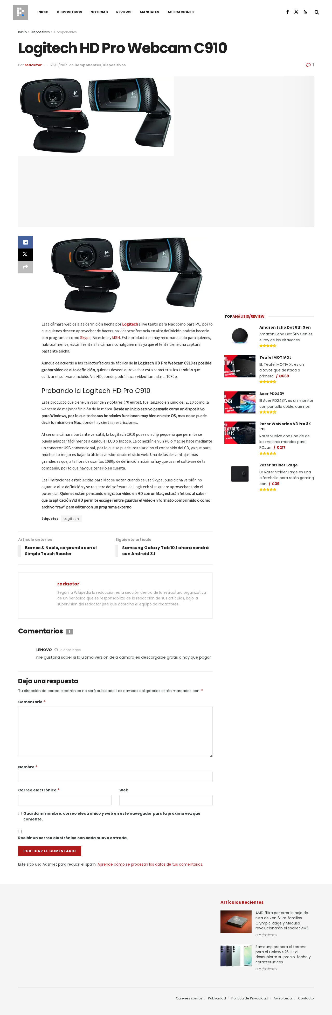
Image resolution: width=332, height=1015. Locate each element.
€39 (275, 483)
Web (123, 790)
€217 (281, 447)
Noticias (99, 12)
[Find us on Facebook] (287, 12)
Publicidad (217, 998)
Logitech (130, 324)
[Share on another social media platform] (25, 267)
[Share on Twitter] (25, 254)
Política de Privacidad (249, 998)
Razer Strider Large (278, 465)
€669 (284, 376)
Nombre (28, 767)
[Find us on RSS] (305, 12)
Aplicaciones (181, 12)
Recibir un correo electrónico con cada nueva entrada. (73, 837)
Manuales (149, 12)
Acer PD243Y (271, 393)
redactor (33, 65)
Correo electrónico (39, 790)
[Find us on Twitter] (296, 12)
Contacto (306, 998)
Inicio (43, 12)
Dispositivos (69, 12)
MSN (116, 337)
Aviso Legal (283, 998)
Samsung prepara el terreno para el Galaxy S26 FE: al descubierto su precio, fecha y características (283, 954)
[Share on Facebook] (25, 242)
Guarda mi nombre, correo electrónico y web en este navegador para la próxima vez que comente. (111, 816)
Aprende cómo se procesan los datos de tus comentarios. (150, 864)
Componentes (65, 32)
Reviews (124, 12)
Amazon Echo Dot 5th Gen (285, 327)
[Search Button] (317, 12)
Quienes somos (189, 998)
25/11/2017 (59, 65)
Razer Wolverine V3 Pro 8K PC (285, 426)
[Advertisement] (269, 267)
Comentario (32, 702)
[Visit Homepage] (20, 12)
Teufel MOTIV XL (275, 357)
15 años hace (70, 650)
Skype (85, 337)
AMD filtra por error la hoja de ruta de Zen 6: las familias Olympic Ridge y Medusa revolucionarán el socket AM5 (282, 920)
